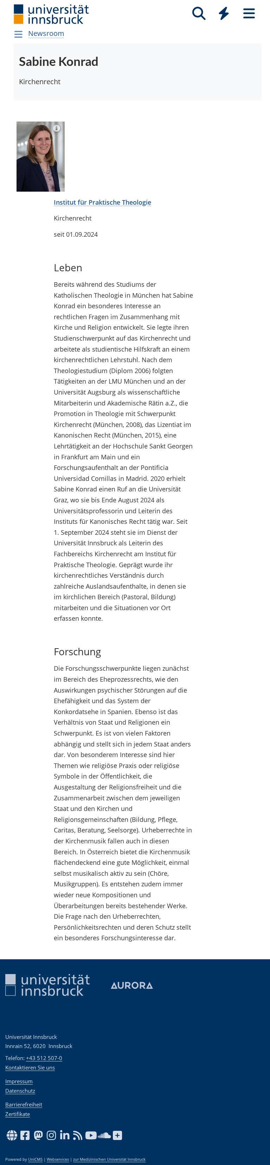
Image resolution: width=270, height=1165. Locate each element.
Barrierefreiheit (23, 1104)
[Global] (224, 14)
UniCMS (35, 1159)
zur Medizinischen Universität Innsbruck (109, 1159)
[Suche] (198, 13)
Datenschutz (20, 1090)
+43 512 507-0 (44, 1057)
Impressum (19, 1081)
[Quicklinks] (223, 13)
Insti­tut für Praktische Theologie (102, 202)
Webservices (58, 1159)
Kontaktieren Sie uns (30, 1067)
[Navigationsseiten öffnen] (18, 34)
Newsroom (46, 33)
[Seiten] (249, 13)
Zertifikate (17, 1113)
